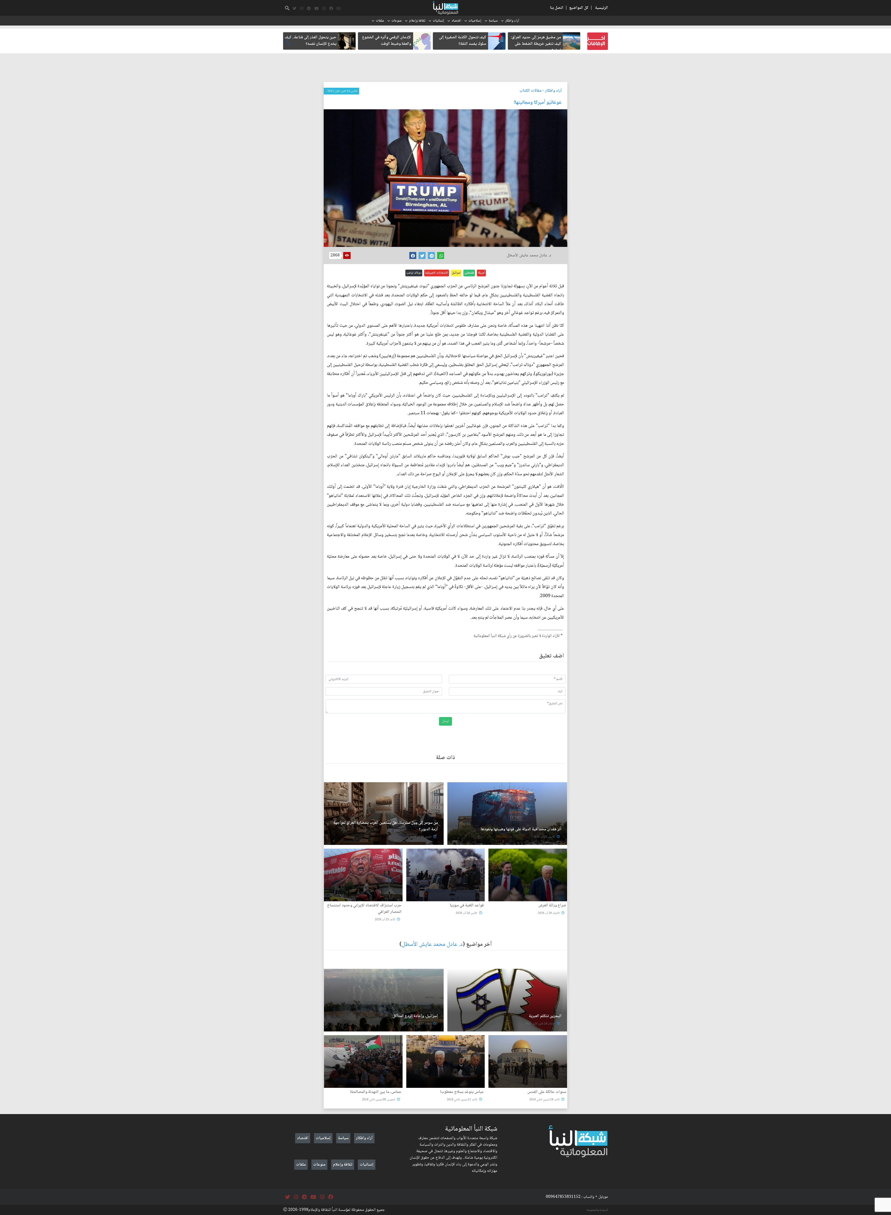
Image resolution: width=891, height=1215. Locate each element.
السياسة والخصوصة (597, 1210)
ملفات (380, 21)
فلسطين (469, 272)
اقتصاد (456, 21)
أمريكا (481, 272)
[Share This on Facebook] (412, 255)
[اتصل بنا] (338, 8)
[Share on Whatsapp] (440, 255)
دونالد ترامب (413, 272)
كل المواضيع (578, 7)
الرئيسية (601, 7)
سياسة (493, 21)
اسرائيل (456, 272)
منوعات (396, 21)
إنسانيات (438, 21)
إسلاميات (474, 21)
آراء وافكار (512, 21)
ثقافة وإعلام (417, 21)
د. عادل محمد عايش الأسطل (432, 945)
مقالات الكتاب (531, 90)
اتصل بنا (556, 7)
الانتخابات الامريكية (436, 272)
